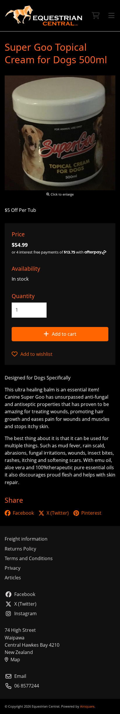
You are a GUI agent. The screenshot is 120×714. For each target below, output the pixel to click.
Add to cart (64, 334)
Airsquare (87, 706)
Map (15, 659)
